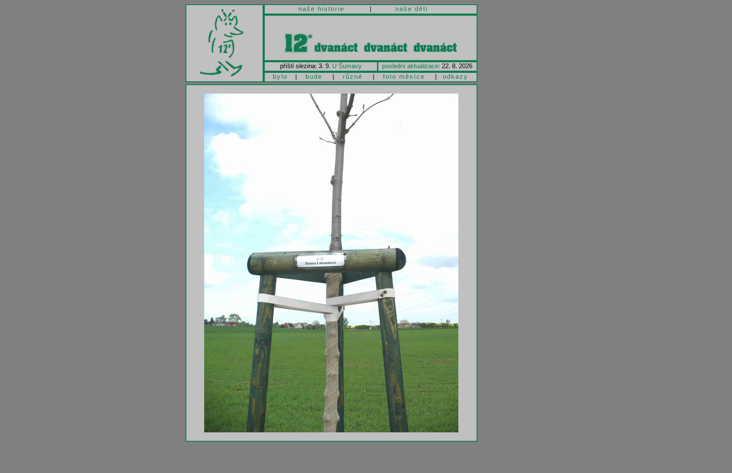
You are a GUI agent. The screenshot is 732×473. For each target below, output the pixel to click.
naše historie (321, 8)
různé (353, 76)
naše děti (411, 8)
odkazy (455, 76)
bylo (280, 76)
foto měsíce (404, 76)
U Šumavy (347, 65)
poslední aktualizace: (411, 65)
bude (313, 76)
